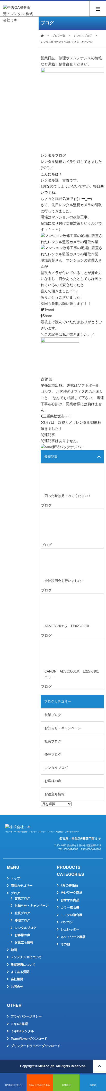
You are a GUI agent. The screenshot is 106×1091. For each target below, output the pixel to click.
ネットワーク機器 (73, 937)
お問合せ (17, 986)
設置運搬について (23, 964)
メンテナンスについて (26, 957)
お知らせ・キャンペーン (63, 728)
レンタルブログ (83, 35)
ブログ (15, 893)
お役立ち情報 (55, 794)
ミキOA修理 (19, 1024)
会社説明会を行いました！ (65, 581)
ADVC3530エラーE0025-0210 (67, 626)
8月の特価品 (69, 885)
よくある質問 (20, 972)
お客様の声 (53, 781)
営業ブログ (53, 715)
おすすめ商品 (70, 900)
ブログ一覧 (58, 35)
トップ (15, 878)
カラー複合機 (70, 907)
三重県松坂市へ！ (57, 416)
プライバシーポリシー (26, 1016)
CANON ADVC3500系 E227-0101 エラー (73, 674)
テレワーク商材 (71, 892)
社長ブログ (53, 741)
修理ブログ (53, 754)
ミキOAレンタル (22, 1031)
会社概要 (17, 979)
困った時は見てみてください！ (68, 496)
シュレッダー (70, 929)
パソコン (67, 922)
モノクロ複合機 (71, 915)
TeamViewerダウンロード (29, 1039)
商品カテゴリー (21, 885)
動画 (14, 950)
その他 (65, 944)
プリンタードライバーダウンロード (35, 1046)
